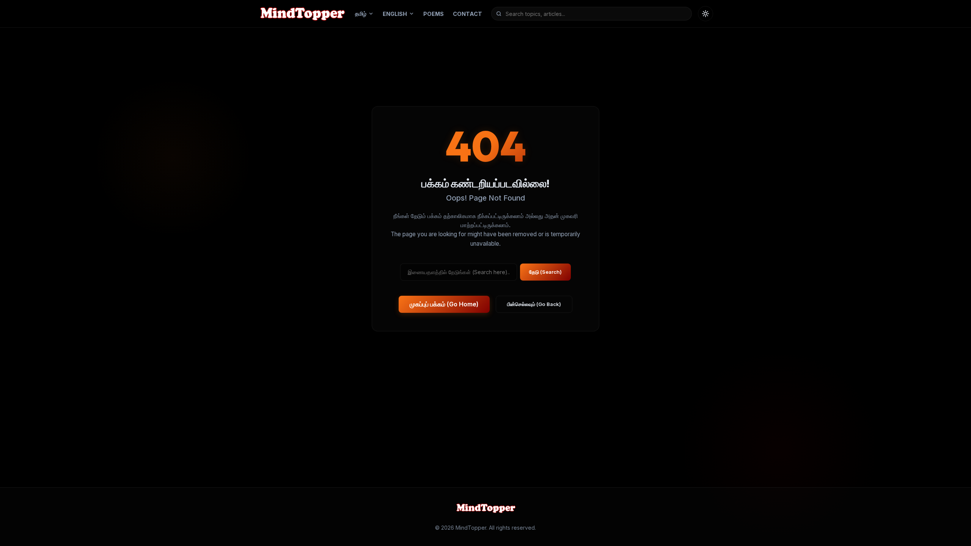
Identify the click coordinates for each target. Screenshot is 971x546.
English (395, 14)
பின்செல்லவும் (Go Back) (534, 304)
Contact (467, 14)
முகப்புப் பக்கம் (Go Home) (444, 304)
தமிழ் (360, 13)
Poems (433, 14)
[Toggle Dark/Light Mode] (705, 13)
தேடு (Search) (545, 272)
